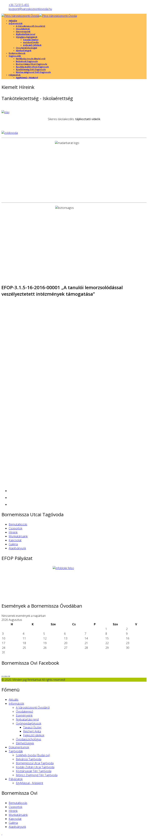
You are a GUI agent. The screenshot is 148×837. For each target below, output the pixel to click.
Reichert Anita (31, 42)
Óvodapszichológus (26, 48)
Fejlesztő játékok (32, 45)
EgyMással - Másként (27, 77)
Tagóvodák (15, 56)
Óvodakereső (23, 29)
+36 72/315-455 (19, 5)
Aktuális (13, 21)
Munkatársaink (18, 536)
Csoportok (15, 528)
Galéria (13, 544)
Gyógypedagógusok (26, 37)
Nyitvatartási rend (25, 34)
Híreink (13, 532)
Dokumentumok (17, 53)
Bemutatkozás (18, 524)
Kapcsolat (15, 540)
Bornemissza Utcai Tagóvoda (31, 64)
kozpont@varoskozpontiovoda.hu (30, 9)
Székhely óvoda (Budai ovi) (30, 58)
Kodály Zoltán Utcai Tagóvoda (32, 67)
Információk (15, 23)
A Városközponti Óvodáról (30, 26)
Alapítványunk (17, 548)
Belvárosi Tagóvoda (27, 61)
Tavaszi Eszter (30, 39)
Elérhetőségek (23, 50)
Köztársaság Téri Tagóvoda (31, 69)
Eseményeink (23, 31)
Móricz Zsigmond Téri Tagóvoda (33, 72)
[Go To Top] (1, 834)
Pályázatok (14, 75)
